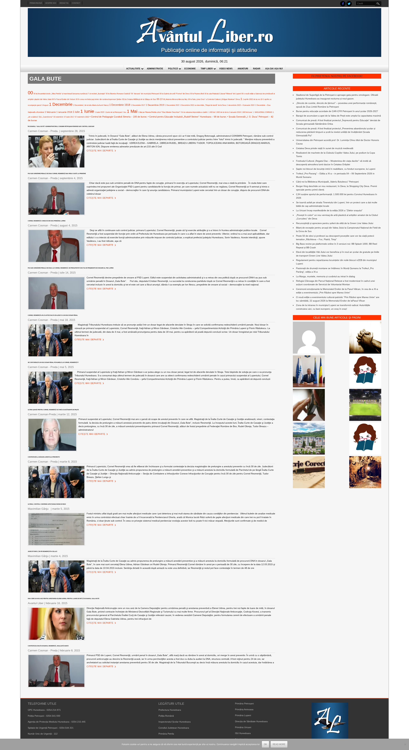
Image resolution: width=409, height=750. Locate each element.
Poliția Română (166, 716)
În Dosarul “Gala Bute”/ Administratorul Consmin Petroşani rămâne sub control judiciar (61, 126)
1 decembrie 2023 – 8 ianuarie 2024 (241, 105)
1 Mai (132, 111)
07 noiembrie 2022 (82, 117)
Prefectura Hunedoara (169, 710)
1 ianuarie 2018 (64, 112)
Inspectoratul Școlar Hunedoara (174, 721)
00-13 (159, 99)
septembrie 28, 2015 (73, 131)
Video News (226, 68)
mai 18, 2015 (67, 319)
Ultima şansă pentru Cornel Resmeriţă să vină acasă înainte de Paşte (53, 409)
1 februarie (50, 112)
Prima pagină (36, 3)
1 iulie (76, 111)
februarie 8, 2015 (70, 650)
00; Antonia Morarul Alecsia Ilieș (175, 99)
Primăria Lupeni (243, 715)
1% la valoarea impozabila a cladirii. (194, 112)
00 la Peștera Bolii (197, 94)
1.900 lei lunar (246, 112)
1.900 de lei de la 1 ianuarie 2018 (228, 112)
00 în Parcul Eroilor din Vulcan (63, 99)
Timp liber (207, 68)
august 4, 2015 (68, 225)
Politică (173, 68)
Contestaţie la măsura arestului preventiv (44, 457)
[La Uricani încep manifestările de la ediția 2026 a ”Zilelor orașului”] (309, 371)
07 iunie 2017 (69, 117)
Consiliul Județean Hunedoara (173, 728)
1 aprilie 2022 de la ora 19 (252, 99)
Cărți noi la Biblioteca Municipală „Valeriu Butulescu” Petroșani (327, 181)
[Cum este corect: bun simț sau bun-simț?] (309, 472)
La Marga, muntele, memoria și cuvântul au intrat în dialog (325, 276)
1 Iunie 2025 (99, 112)
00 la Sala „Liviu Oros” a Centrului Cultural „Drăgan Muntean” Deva (214, 99)
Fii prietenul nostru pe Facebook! (337, 76)
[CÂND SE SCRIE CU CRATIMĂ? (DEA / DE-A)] (365, 371)
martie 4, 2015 (59, 556)
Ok (265, 744)
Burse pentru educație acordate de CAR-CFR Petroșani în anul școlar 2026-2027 (337, 111)
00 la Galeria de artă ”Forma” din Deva (174, 94)
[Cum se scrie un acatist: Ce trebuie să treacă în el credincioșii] (365, 338)
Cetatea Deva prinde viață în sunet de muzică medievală (324, 148)
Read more (279, 744)
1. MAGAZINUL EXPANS (262, 112)
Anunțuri (243, 68)
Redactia (64, 3)
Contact (76, 3)
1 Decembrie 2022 (172, 105)
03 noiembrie (58, 117)
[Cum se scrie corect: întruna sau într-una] (365, 439)
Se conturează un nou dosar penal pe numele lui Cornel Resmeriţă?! (53, 362)
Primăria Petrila (166, 733)
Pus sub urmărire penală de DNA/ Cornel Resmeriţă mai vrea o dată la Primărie (57, 173)
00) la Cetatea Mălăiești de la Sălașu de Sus (139, 99)
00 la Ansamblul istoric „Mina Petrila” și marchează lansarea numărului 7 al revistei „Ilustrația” (69, 94)
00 (30, 92)
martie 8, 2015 (68, 461)
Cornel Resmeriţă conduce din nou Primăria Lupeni (46, 221)
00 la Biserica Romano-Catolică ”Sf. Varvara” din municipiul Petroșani (132, 94)
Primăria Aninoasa (244, 709)
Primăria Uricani (243, 727)
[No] (405, 744)
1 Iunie (87, 111)
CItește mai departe (100, 150)
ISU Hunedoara (243, 733)
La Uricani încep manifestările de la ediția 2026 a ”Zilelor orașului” (329, 210)
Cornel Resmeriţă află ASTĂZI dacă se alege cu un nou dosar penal (53, 315)
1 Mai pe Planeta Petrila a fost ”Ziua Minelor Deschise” (159, 112)
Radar (256, 68)
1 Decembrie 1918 (119, 104)
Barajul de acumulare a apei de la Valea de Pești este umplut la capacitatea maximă (338, 115)
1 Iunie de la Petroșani (113, 112)
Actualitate (133, 68)
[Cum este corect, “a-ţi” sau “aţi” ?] (309, 338)
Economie (190, 68)
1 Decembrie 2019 (155, 105)
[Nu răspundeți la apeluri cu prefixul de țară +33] (309, 405)
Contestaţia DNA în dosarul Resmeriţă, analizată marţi (48, 646)
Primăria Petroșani (244, 703)
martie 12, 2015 (67, 414)
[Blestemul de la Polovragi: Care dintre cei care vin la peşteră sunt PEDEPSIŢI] (365, 472)
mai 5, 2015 (67, 367)
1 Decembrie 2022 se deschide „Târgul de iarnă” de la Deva (203, 105)
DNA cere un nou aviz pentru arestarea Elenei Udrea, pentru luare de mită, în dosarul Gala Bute (63, 598)
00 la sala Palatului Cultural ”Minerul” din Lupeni (222, 94)
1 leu (124, 112)
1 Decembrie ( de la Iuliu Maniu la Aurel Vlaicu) (91, 105)
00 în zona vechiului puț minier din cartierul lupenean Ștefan (98, 99)
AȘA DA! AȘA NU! (274, 68)
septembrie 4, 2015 (71, 178)
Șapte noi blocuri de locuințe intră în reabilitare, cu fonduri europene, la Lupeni (335, 169)
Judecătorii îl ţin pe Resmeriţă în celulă (42, 551)
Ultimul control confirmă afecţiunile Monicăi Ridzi (47, 504)
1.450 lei (211, 112)
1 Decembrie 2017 (138, 105)
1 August (45, 105)
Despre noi (50, 3)
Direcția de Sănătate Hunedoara (251, 721)
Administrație (155, 68)
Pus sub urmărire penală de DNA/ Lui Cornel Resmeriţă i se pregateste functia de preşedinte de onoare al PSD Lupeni (70, 268)
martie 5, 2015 (60, 508)
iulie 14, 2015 (68, 272)
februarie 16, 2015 (56, 603)
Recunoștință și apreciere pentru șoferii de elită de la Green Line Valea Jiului (334, 223)
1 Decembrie (60, 104)
